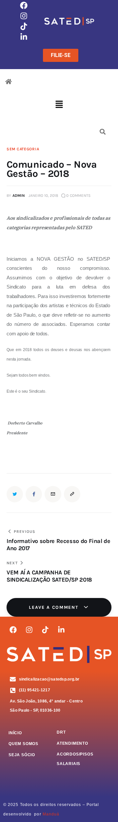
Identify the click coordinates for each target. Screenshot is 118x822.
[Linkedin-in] (24, 37)
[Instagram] (24, 15)
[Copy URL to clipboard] (72, 494)
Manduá (51, 814)
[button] (59, 105)
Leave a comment (54, 607)
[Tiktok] (24, 26)
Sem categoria (23, 149)
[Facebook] (24, 5)
